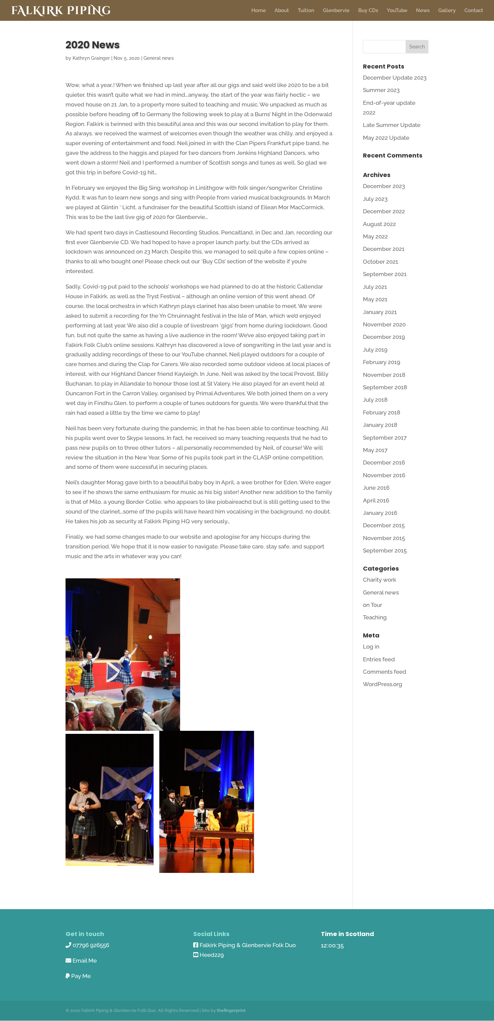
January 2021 (380, 312)
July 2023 (375, 198)
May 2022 (375, 236)
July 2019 (375, 349)
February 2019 (381, 362)
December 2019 (384, 337)
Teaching (375, 617)
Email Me (85, 960)
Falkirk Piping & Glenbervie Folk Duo (248, 945)
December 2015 (384, 525)
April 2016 (376, 500)
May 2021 (375, 299)
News (422, 10)
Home (258, 10)
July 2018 (375, 399)
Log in (371, 646)
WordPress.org (382, 684)
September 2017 (385, 437)
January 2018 (380, 424)
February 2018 (381, 412)
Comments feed (384, 671)
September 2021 (385, 274)
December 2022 (384, 211)
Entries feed (379, 659)
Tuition (306, 10)
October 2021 (380, 261)
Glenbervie (336, 10)
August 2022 (379, 224)
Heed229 (212, 954)
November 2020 (384, 324)
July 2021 (375, 286)
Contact (473, 10)
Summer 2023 (381, 90)
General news (158, 58)
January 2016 (380, 512)
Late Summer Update (391, 125)
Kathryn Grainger (91, 58)
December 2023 (384, 186)
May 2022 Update (386, 137)
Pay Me (81, 976)
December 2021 (384, 249)
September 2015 (385, 550)
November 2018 (384, 374)
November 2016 (384, 475)
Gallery (447, 10)
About (282, 10)
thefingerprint (231, 1010)
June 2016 (376, 487)
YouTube (397, 10)
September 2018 (385, 387)
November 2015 (384, 538)
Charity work (379, 579)
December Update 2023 (394, 77)
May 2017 (375, 450)
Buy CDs (368, 10)
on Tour (372, 605)
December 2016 (384, 462)
